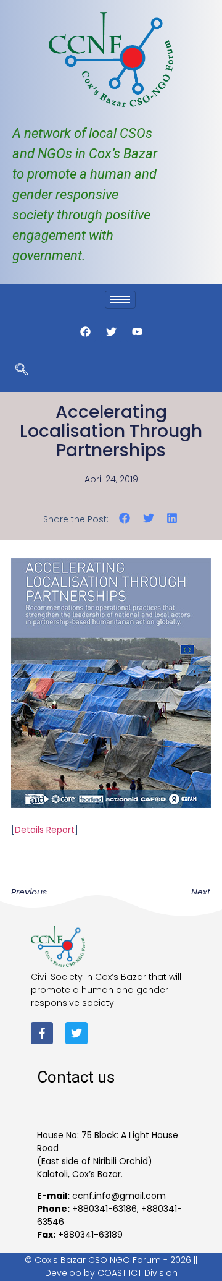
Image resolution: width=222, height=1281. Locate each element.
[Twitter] (76, 1033)
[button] (125, 518)
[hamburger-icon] (120, 300)
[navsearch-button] (21, 370)
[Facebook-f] (42, 1033)
